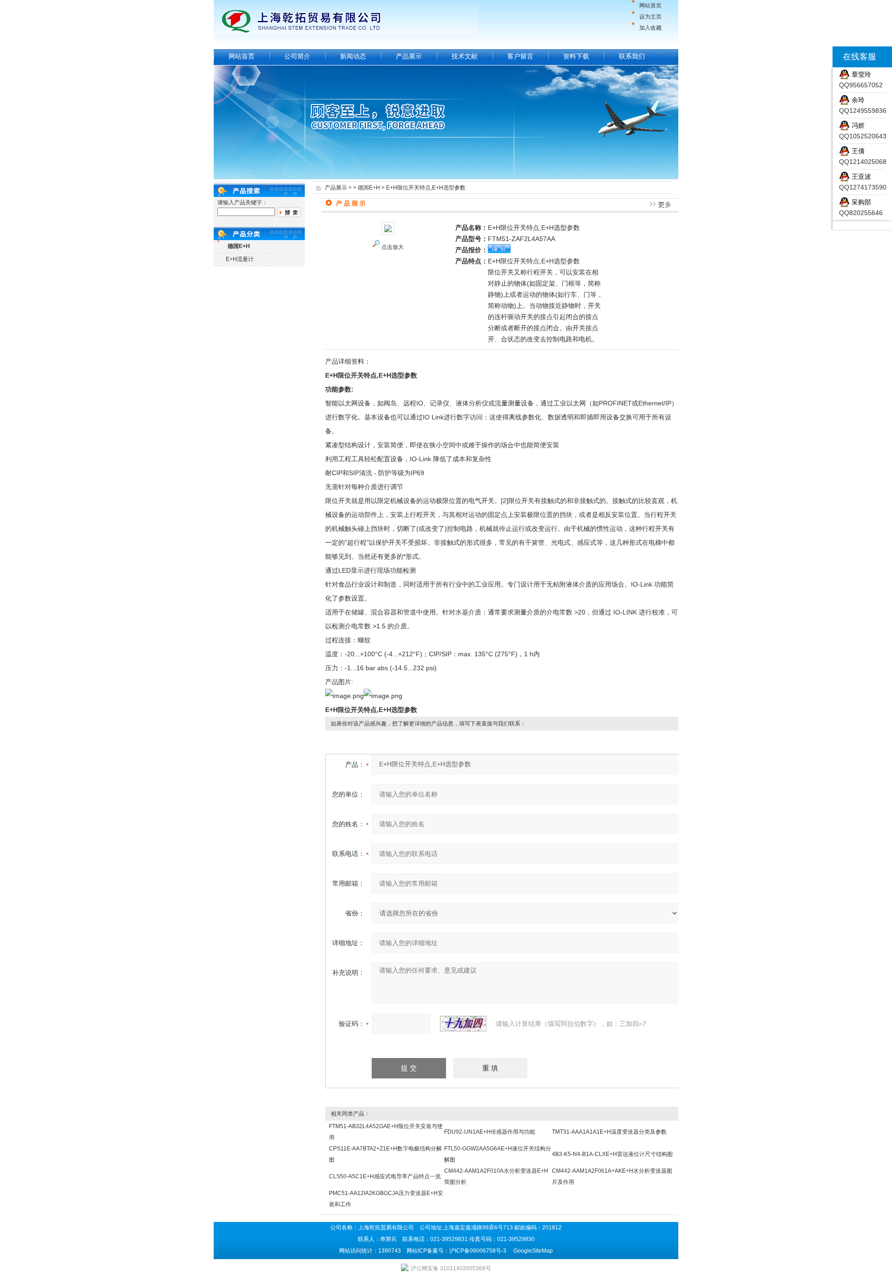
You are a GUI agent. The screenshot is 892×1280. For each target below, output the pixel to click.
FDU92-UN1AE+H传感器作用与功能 (489, 1132)
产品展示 (409, 56)
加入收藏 (650, 28)
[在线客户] (821, 56)
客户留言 (520, 56)
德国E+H (369, 187)
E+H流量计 (240, 259)
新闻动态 (353, 56)
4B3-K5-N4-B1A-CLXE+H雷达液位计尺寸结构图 (612, 1154)
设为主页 (650, 16)
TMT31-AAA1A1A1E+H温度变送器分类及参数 (609, 1132)
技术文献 (465, 56)
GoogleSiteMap (533, 1250)
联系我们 (632, 56)
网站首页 (650, 5)
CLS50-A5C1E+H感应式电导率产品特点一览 (385, 1176)
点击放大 (392, 247)
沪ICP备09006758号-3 (477, 1250)
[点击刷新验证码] (463, 1024)
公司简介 (297, 56)
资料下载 (576, 56)
